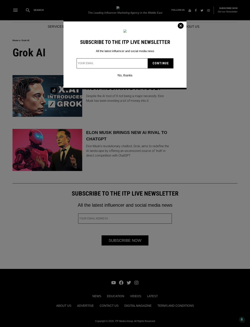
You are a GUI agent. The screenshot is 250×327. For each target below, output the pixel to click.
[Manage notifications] (242, 319)
